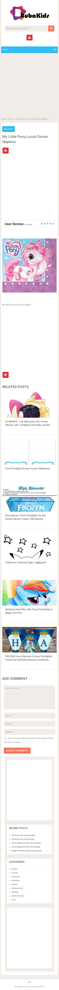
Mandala (15, 892)
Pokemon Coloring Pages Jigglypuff (25, 562)
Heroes (14, 884)
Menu (5, 50)
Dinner (11, 119)
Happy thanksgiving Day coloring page (27, 851)
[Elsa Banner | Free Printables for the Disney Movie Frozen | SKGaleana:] (29, 499)
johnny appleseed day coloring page (26, 847)
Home (4, 119)
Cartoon (9, 129)
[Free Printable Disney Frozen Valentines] (29, 452)
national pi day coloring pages (23, 835)
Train (14, 900)
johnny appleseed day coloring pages (26, 843)
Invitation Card (17, 888)
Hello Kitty (15, 881)
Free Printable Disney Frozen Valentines (27, 468)
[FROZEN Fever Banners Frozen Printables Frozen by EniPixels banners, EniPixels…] (29, 640)
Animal (14, 869)
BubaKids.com (21, 986)
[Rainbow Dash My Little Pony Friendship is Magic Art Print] (29, 593)
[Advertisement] (29, 86)
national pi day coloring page (23, 839)
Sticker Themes (18, 896)
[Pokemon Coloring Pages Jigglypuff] (29, 546)
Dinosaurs (16, 877)
